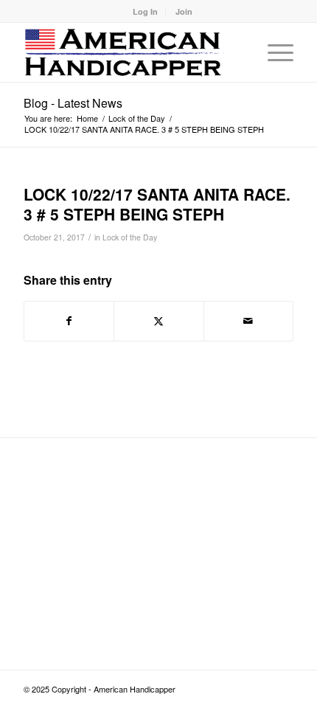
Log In (145, 11)
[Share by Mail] (248, 321)
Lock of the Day (129, 237)
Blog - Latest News (73, 102)
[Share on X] (158, 321)
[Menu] (273, 52)
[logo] (131, 52)
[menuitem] (145, 11)
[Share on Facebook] (69, 321)
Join (183, 11)
